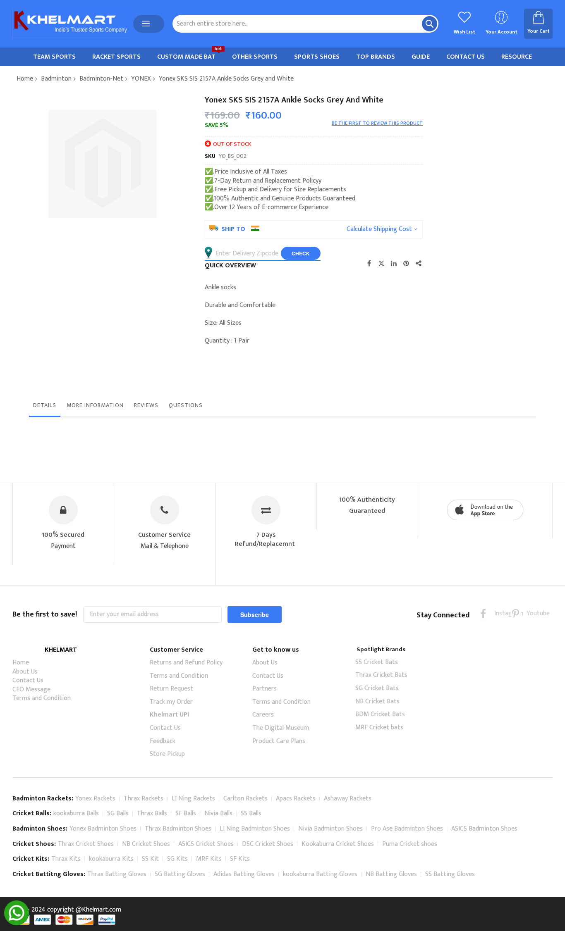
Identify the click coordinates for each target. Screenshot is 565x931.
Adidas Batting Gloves (244, 874)
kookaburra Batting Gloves (320, 874)
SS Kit (150, 858)
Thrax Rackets (143, 798)
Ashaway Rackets (347, 798)
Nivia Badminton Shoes (330, 828)
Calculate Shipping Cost (379, 229)
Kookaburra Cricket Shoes (338, 844)
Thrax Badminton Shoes (178, 828)
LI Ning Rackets (193, 798)
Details (44, 405)
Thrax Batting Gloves (116, 874)
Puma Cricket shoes (409, 844)
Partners (264, 688)
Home (25, 78)
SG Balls (118, 813)
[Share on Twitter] (381, 263)
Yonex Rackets (95, 798)
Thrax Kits (66, 858)
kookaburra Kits (111, 858)
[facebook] (483, 613)
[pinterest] (515, 613)
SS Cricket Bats (376, 662)
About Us (25, 671)
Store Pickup (167, 754)
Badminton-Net (101, 78)
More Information (95, 405)
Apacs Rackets (296, 798)
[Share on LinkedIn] (394, 263)
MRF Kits (209, 858)
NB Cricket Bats (377, 701)
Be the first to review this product (377, 123)
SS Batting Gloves (450, 874)
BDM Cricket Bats (380, 714)
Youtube (532, 613)
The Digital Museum (280, 727)
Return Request (171, 688)
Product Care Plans (278, 741)
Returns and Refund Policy (186, 662)
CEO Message (31, 689)
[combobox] (305, 24)
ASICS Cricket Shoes (206, 844)
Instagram (499, 613)
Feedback (162, 741)
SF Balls (185, 813)
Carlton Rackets (245, 798)
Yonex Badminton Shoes (102, 828)
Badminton (56, 78)
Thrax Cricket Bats (381, 675)
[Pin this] (406, 263)
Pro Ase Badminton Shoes (407, 828)
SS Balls (251, 813)
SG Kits (177, 858)
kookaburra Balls (76, 813)
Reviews (146, 405)
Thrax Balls (152, 813)
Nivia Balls (218, 813)
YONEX (141, 78)
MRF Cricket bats (379, 727)
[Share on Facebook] (369, 263)
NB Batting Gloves (391, 874)
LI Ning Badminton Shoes (255, 828)
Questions (186, 405)
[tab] (44, 407)
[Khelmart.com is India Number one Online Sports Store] (70, 23)
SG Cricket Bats (377, 688)
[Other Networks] (418, 263)
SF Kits (240, 858)
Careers (263, 714)
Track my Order (171, 701)
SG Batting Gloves (180, 874)
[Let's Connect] (16, 923)
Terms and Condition (41, 698)
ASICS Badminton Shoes (484, 828)
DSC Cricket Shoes (267, 844)
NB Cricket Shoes (146, 844)
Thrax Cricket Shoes (86, 844)
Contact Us (27, 680)
